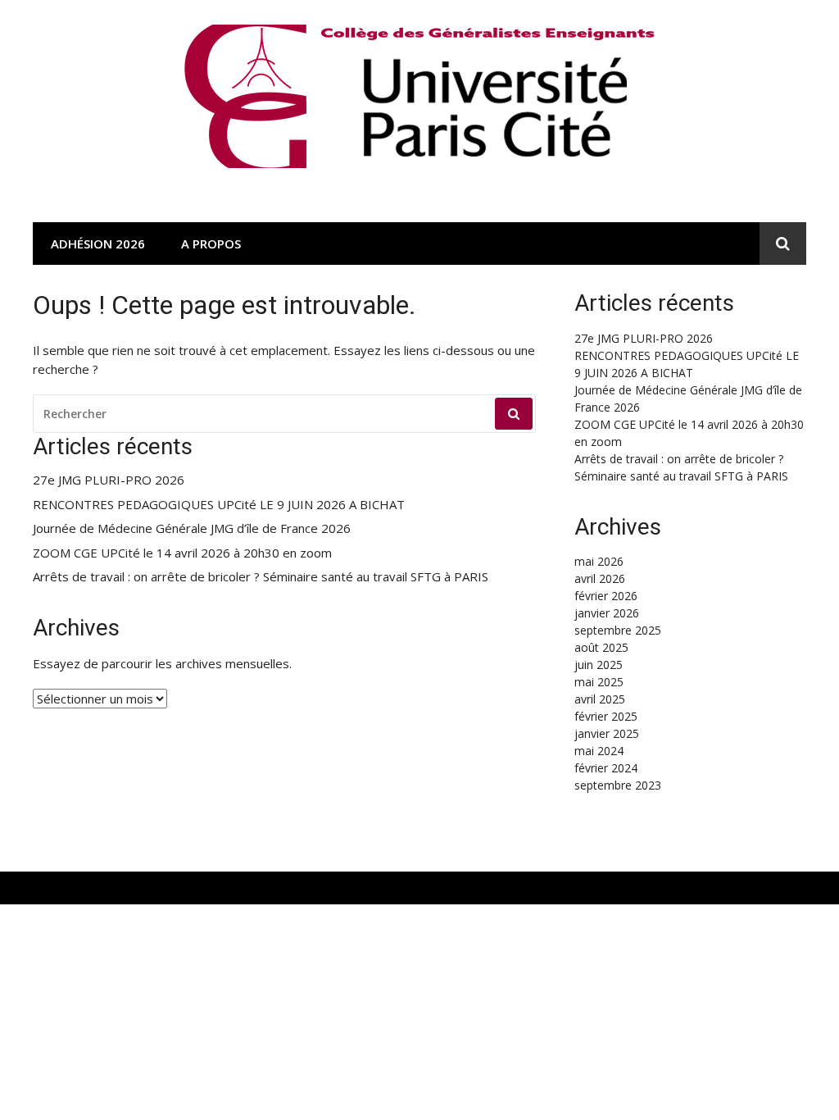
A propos (211, 243)
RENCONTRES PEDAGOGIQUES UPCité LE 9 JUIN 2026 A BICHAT (219, 504)
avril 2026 (599, 578)
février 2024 (605, 768)
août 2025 (601, 647)
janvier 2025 (606, 733)
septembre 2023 (617, 785)
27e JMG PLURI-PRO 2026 (108, 480)
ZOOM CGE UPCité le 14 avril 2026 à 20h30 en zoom (182, 553)
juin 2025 (598, 664)
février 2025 (605, 716)
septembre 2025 (617, 630)
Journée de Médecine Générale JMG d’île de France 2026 (192, 528)
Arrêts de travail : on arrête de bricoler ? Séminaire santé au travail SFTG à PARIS (260, 577)
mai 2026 (599, 561)
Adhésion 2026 (98, 243)
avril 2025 (599, 699)
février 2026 (605, 595)
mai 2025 (599, 682)
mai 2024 (599, 750)
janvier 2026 (606, 613)
